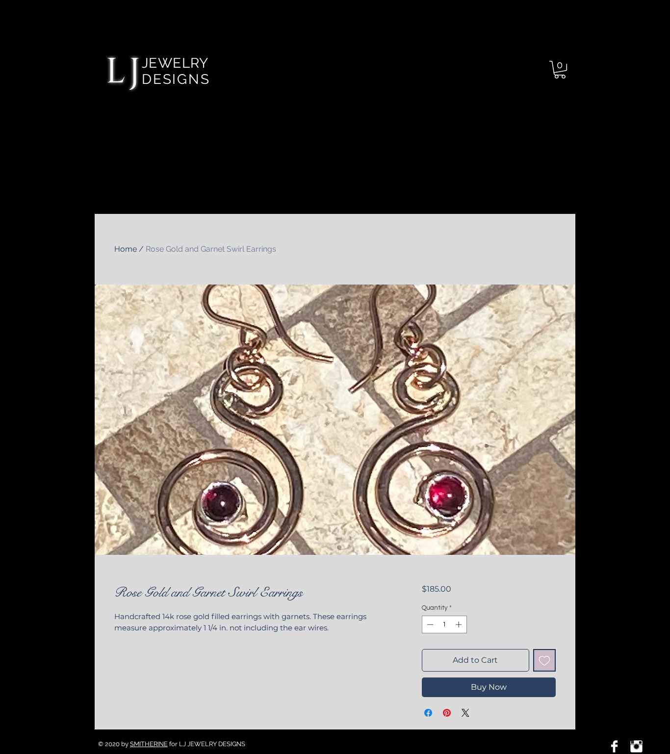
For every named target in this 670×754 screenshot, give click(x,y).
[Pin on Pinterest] (447, 713)
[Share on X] (465, 713)
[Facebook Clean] (614, 746)
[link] (559, 69)
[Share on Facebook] (428, 713)
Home (125, 249)
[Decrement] (429, 624)
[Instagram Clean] (636, 746)
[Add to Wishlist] (544, 660)
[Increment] (459, 624)
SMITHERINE (149, 744)
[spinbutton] (444, 624)
